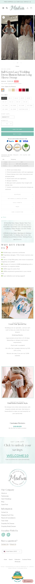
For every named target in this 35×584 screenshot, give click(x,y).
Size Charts (17, 202)
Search (11, 559)
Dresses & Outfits (8, 235)
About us (4, 493)
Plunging (18, 228)
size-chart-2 (24, 228)
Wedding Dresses (27, 237)
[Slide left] (14, 63)
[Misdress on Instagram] (3, 535)
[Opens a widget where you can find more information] (27, 581)
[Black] (27, 90)
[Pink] (16, 90)
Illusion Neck (14, 226)
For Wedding (17, 235)
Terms (9, 568)
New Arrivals (24, 235)
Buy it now (17, 134)
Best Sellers (14, 233)
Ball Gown (11, 223)
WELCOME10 (17, 456)
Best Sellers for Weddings (24, 233)
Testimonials (5, 496)
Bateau (17, 223)
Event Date (5, 114)
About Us (13, 544)
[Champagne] (13, 90)
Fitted (25, 223)
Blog (2, 502)
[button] (3, 8)
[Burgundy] (23, 90)
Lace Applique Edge (26, 226)
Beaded (22, 223)
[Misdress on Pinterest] (8, 535)
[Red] (20, 90)
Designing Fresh (22, 568)
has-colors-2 (11, 225)
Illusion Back (7, 226)
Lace (19, 226)
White (19, 230)
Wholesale (17, 561)
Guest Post (4, 504)
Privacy (15, 568)
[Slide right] (21, 63)
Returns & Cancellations (17, 198)
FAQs (17, 206)
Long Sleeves (7, 228)
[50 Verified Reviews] (17, 583)
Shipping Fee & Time (7, 515)
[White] (6, 90)
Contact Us (4, 512)
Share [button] (4, 217)
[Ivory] (9, 90)
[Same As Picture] (2, 90)
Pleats (13, 228)
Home (17, 66)
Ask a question (17, 212)
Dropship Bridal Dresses (8, 526)
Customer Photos (26, 559)
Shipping (10, 83)
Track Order (4, 521)
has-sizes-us (27, 225)
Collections (17, 559)
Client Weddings (6, 499)
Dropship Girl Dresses (7, 523)
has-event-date (19, 225)
